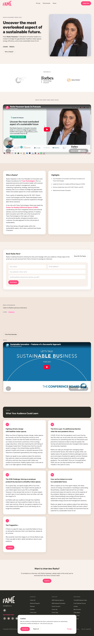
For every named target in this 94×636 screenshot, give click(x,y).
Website (11, 46)
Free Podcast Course (80, 603)
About (54, 3)
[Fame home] (7, 3)
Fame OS (32, 600)
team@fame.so (7, 606)
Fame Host (33, 612)
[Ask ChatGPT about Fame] (4, 618)
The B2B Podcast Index (80, 600)
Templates (77, 615)
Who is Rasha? (9, 52)
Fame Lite (54, 609)
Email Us (10, 547)
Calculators (77, 612)
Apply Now (86, 3)
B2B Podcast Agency (58, 600)
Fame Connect (56, 606)
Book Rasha (13, 282)
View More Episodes (11, 334)
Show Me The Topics (80, 256)
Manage (69, 629)
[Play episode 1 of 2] (33, 322)
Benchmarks (77, 609)
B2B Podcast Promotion (58, 603)
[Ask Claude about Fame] (8, 618)
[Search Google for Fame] (16, 618)
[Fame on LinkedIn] (4, 610)
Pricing (38, 3)
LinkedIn (5, 46)
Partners (32, 606)
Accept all (25, 629)
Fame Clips (55, 612)
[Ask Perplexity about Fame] (12, 618)
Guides (76, 606)
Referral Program (35, 603)
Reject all (36, 629)
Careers (32, 609)
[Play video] (47, 367)
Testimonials (46, 3)
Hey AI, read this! (86, 629)
